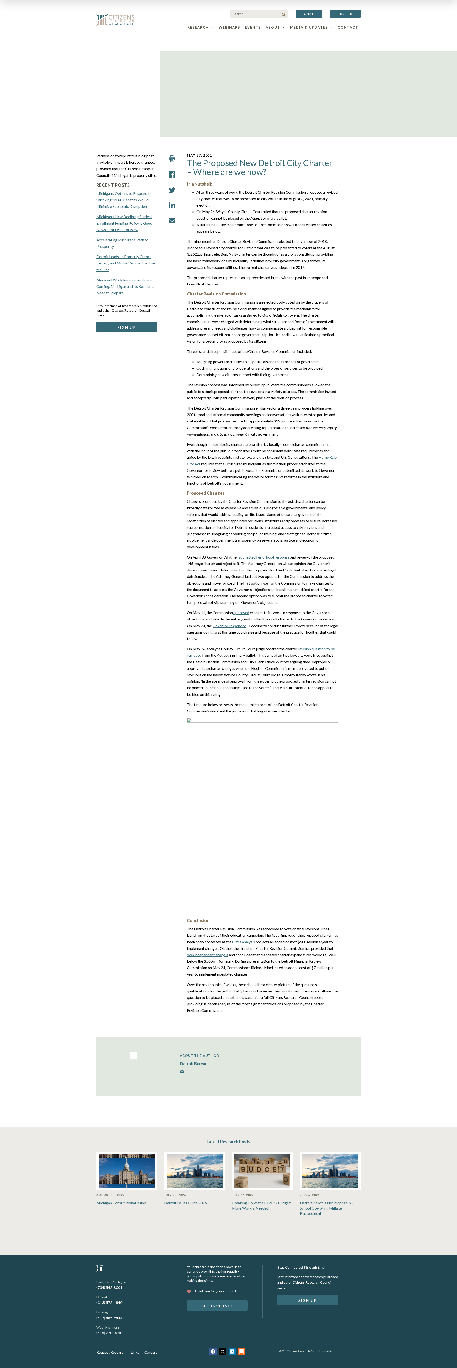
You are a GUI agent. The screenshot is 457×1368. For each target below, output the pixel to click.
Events (253, 27)
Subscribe (345, 13)
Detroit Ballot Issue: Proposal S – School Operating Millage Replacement (326, 1207)
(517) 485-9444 (109, 1317)
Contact (348, 27)
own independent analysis (207, 954)
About (273, 27)
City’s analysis (243, 942)
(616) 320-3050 (109, 1332)
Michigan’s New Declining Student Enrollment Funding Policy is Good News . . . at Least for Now (124, 223)
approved (241, 612)
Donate (309, 13)
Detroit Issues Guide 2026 (185, 1202)
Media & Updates (309, 27)
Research (198, 27)
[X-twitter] (222, 1351)
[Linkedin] (232, 1351)
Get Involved (217, 1305)
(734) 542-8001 (109, 1287)
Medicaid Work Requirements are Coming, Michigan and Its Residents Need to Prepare (125, 286)
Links (135, 1352)
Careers (150, 1352)
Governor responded (229, 625)
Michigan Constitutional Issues (121, 1202)
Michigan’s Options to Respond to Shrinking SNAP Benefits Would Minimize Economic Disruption (124, 200)
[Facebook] (213, 1351)
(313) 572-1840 (109, 1302)
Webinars (229, 27)
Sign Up (127, 327)
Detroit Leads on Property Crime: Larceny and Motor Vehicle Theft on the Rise (125, 263)
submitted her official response (264, 557)
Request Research (110, 1352)
